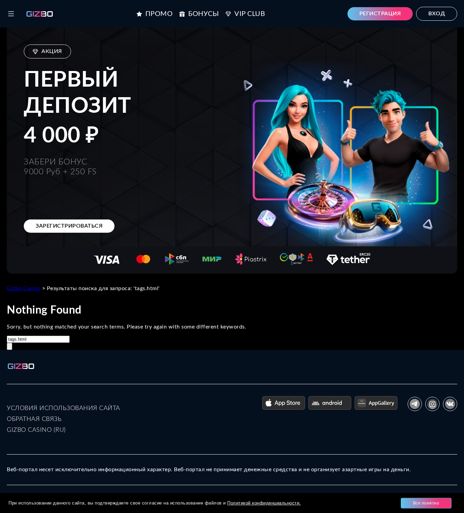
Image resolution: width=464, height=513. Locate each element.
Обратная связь (34, 419)
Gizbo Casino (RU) (36, 430)
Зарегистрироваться (69, 226)
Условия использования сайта (63, 408)
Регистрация (380, 13)
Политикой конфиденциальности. (264, 503)
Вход (436, 13)
